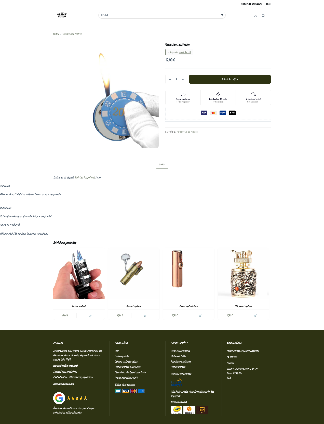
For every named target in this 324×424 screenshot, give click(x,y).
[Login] (255, 15)
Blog (117, 351)
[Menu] (269, 15)
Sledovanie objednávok (251, 4)
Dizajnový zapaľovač (133, 306)
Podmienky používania (181, 361)
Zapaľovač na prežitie (188, 132)
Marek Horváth (185, 52)
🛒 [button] (90, 315)
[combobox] (160, 15)
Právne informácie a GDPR (126, 377)
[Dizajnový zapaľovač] (133, 273)
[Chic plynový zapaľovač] (243, 273)
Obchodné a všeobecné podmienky (130, 372)
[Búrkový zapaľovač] (79, 273)
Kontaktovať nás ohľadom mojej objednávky (73, 377)
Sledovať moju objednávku (65, 371)
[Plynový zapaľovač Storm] (188, 273)
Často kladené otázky (180, 351)
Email (268, 4)
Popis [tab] (162, 164)
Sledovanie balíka (178, 356)
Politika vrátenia (178, 367)
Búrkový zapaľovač (79, 306)
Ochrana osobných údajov (126, 361)
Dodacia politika (122, 356)
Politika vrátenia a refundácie (128, 367)
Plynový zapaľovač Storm (188, 306)
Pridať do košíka (230, 79)
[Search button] (222, 15)
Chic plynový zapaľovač (243, 306)
